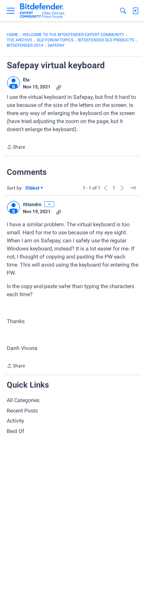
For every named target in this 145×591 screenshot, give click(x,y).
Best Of (15, 431)
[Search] (123, 11)
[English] (42, 11)
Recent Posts (22, 410)
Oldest (32, 188)
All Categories (23, 400)
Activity (15, 421)
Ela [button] (26, 79)
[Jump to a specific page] (132, 188)
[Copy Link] (59, 86)
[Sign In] (135, 11)
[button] (13, 82)
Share (16, 147)
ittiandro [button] (32, 204)
